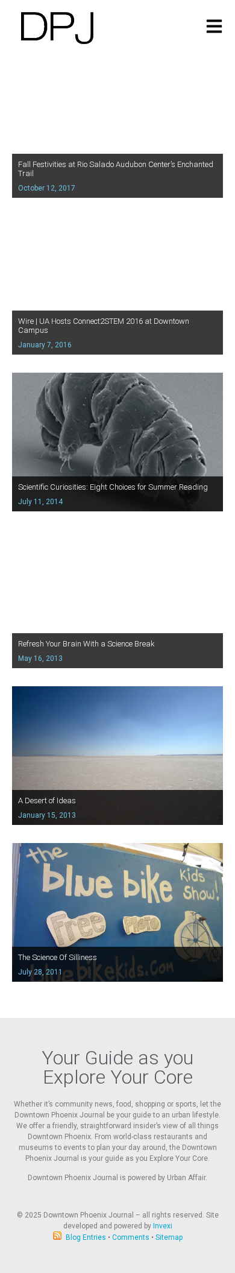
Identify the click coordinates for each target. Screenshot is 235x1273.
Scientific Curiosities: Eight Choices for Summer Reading (113, 486)
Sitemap (169, 1237)
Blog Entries (86, 1237)
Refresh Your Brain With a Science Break (86, 643)
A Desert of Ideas (47, 800)
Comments (130, 1237)
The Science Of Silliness (57, 957)
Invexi (162, 1226)
